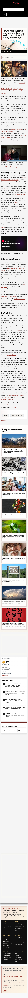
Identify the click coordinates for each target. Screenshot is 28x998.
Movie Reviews (6, 955)
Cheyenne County (19, 926)
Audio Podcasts (7, 957)
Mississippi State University (16, 395)
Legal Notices (6, 947)
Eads (16, 930)
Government (6, 938)
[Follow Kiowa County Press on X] (4, 730)
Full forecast (5, 675)
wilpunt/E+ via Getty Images (9, 167)
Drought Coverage (19, 942)
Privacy (16, 961)
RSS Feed (17, 955)
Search (16, 953)
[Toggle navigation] (4, 14)
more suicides (8, 188)
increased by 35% (20, 194)
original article (16, 407)
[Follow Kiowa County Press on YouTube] (19, 730)
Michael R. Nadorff (6, 89)
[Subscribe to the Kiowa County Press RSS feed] (14, 730)
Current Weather (19, 938)
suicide (10, 125)
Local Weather (18, 944)
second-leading (15, 184)
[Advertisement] (14, 793)
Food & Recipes (7, 953)
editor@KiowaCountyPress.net (12, 976)
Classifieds (5, 959)
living (5, 415)
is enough (17, 330)
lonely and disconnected (8, 296)
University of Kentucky (7, 399)
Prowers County (19, 928)
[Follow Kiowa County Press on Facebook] (9, 730)
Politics (4, 930)
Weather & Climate (19, 940)
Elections (5, 932)
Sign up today (11, 355)
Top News (5, 924)
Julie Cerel (13, 91)
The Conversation (16, 415)
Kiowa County (18, 924)
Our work (17, 202)
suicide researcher (16, 129)
